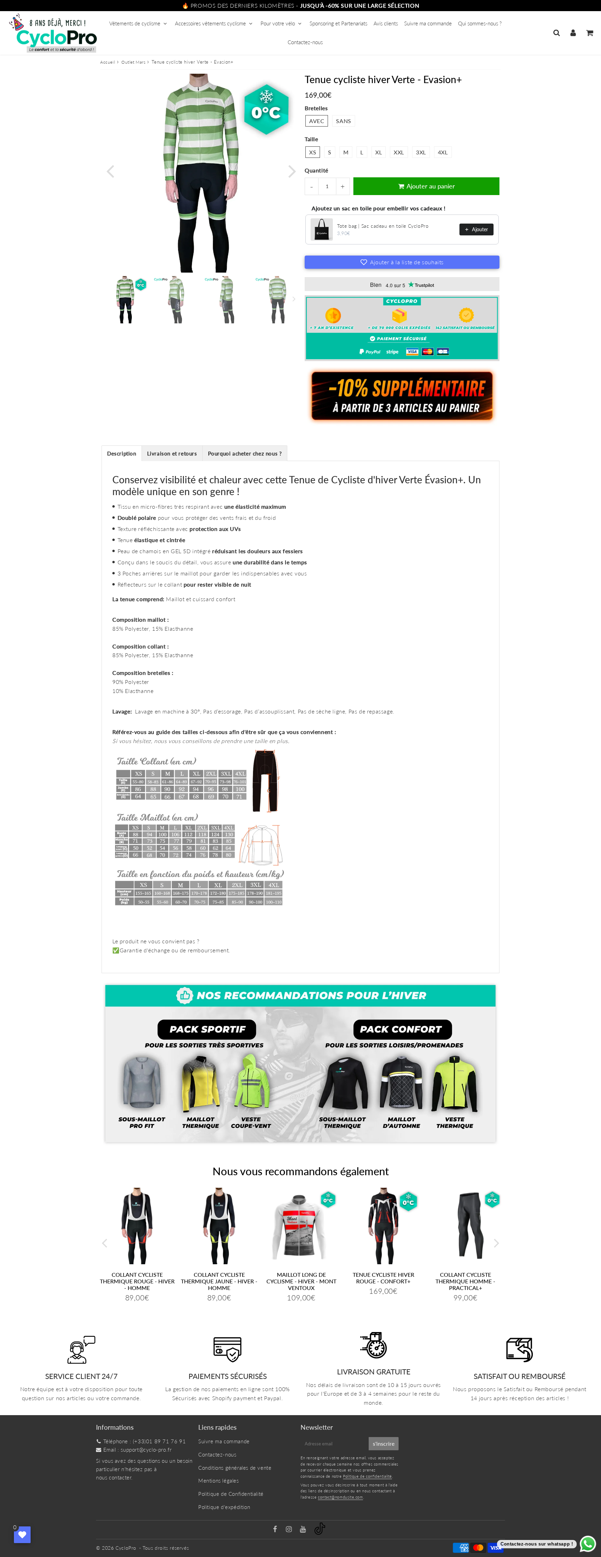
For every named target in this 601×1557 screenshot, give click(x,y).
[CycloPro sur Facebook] (276, 1529)
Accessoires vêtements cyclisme (210, 23)
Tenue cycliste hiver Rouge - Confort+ (383, 1277)
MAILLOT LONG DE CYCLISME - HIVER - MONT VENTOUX (301, 1281)
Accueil (107, 62)
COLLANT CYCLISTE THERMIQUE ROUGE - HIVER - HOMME (137, 1281)
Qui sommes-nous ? (480, 23)
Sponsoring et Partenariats (338, 23)
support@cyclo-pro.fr (146, 1449)
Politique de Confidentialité (231, 1494)
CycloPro (125, 1548)
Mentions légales (218, 1480)
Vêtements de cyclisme (134, 23)
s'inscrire (383, 1443)
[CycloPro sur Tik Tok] (320, 1533)
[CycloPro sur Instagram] (289, 1529)
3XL (421, 152)
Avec (316, 121)
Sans (343, 121)
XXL (399, 152)
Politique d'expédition (224, 1507)
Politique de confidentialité (367, 1476)
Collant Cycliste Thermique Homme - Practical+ (465, 1281)
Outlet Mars (133, 62)
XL (378, 152)
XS (312, 152)
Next (292, 170)
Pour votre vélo (278, 23)
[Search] (556, 32)
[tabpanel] (125, 299)
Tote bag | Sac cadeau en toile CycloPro (382, 226)
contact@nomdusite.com (340, 1497)
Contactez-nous (305, 42)
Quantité (316, 170)
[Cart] (589, 32)
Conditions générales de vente (234, 1468)
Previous (110, 170)
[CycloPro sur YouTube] (303, 1529)
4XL (443, 152)
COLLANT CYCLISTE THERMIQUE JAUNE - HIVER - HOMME (219, 1281)
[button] (402, 262)
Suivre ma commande (428, 23)
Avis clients (386, 23)
